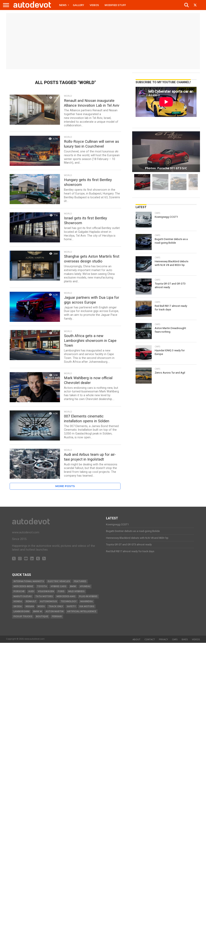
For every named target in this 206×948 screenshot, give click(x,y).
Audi (31, 591)
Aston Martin (54, 611)
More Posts (65, 486)
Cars (175, 639)
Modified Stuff (115, 5)
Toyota (42, 586)
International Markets (28, 581)
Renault (31, 601)
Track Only (55, 606)
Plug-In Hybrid (88, 596)
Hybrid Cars (58, 586)
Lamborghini (21, 611)
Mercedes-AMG (66, 596)
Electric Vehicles (59, 581)
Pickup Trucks (22, 616)
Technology (68, 601)
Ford (61, 591)
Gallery (78, 5)
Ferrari (57, 616)
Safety (71, 606)
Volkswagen (46, 591)
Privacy (163, 639)
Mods (41, 606)
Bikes (185, 639)
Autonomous (48, 601)
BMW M (37, 611)
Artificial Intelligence (81, 611)
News (63, 5)
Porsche (19, 591)
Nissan (30, 606)
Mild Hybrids (76, 591)
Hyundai (85, 586)
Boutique (42, 616)
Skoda (17, 606)
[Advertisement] (103, 41)
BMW (73, 586)
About (136, 639)
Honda (17, 601)
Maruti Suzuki (22, 596)
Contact (149, 639)
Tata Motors (44, 596)
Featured (80, 581)
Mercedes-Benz (23, 586)
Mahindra (86, 601)
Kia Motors (86, 606)
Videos (94, 5)
